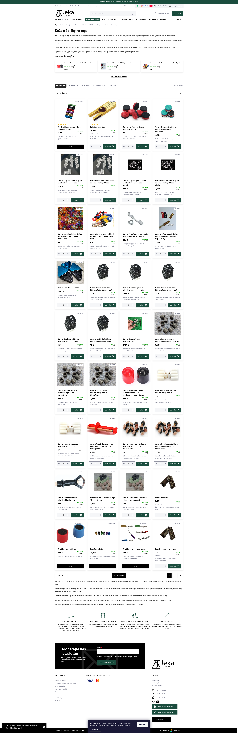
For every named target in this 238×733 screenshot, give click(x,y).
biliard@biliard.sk (161, 690)
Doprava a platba (100, 6)
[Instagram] (142, 6)
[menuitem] (59, 19)
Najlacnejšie (73, 85)
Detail (70, 146)
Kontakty (57, 701)
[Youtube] (151, 6)
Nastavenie (95, 730)
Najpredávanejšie (99, 85)
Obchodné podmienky (61, 6)
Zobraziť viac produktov (119, 77)
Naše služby (58, 698)
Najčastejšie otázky (60, 695)
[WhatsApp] (138, 6)
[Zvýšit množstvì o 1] (100, 146)
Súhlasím (142, 725)
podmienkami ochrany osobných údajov (125, 656)
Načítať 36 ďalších (119, 575)
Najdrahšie (86, 85)
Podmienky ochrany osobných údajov (81, 6)
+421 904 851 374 (161, 694)
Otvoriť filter (62, 93)
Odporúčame (60, 85)
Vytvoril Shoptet (164, 730)
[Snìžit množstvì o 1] (91, 146)
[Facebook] (146, 6)
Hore (62, 575)
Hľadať (133, 13)
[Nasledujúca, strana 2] (175, 575)
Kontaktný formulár (161, 719)
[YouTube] (158, 701)
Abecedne (113, 85)
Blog (56, 692)
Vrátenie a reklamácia (61, 689)
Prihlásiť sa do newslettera (106, 662)
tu (129, 725)
